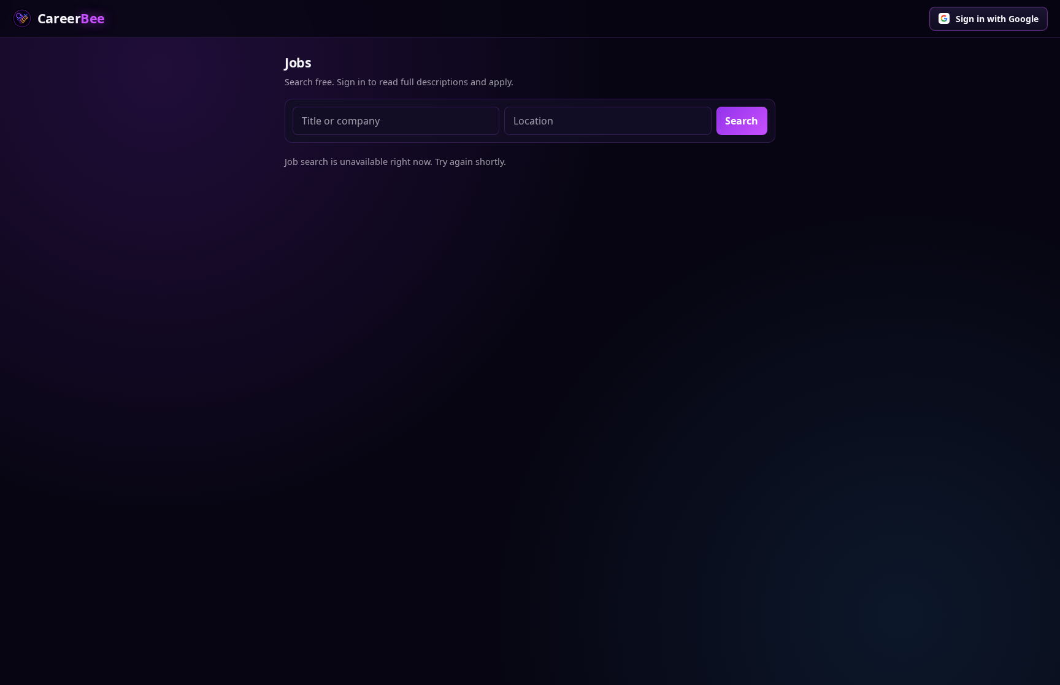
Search (741, 121)
